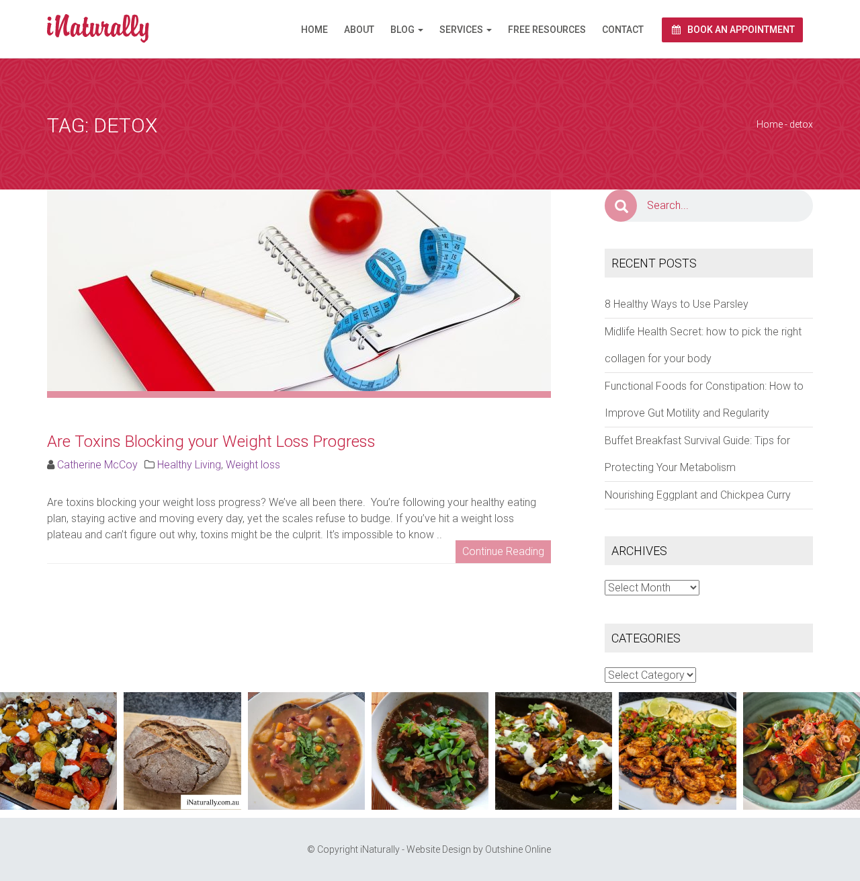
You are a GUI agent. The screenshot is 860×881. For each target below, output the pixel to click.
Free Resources (547, 29)
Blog (403, 29)
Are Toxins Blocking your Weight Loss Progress (211, 441)
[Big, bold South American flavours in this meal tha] (677, 750)
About (359, 29)
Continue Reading (503, 551)
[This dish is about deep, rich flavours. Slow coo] (430, 750)
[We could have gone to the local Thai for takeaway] (801, 750)
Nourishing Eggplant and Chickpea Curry (698, 495)
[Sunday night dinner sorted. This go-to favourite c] (58, 750)
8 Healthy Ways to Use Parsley (676, 304)
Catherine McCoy (97, 464)
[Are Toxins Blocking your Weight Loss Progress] (299, 289)
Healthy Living (189, 464)
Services (462, 29)
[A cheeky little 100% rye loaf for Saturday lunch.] (182, 750)
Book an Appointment (740, 29)
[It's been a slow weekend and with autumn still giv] (553, 750)
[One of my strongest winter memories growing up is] (306, 750)
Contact (623, 29)
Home (314, 29)
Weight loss (253, 464)
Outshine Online (518, 849)
